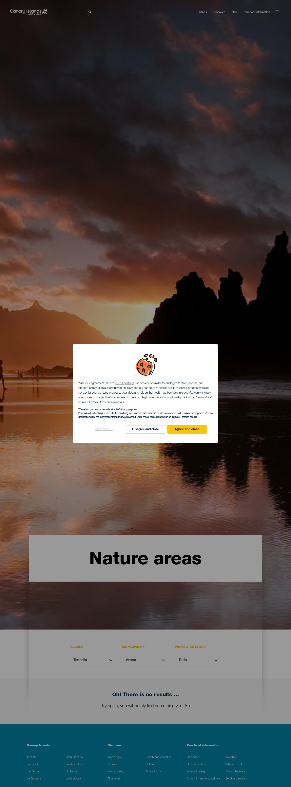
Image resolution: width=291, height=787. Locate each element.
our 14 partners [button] (124, 383)
